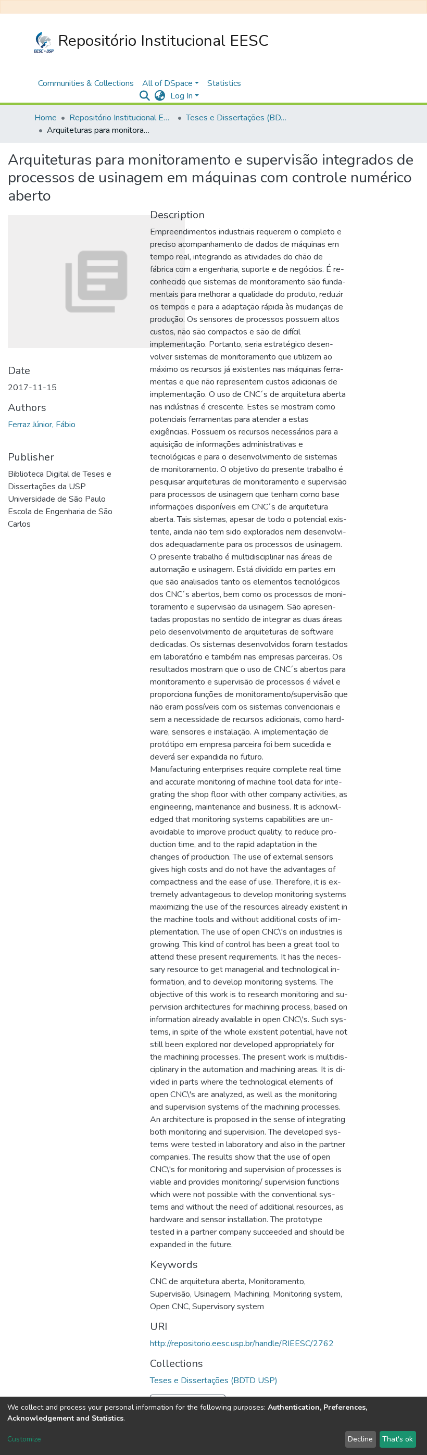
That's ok (397, 1439)
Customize (24, 1439)
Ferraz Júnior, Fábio (42, 424)
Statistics (224, 83)
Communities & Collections (86, 83)
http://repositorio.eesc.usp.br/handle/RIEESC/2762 (242, 1343)
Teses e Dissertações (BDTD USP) (238, 117)
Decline (360, 1439)
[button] (159, 96)
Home (45, 117)
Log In (181, 96)
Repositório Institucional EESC (161, 41)
